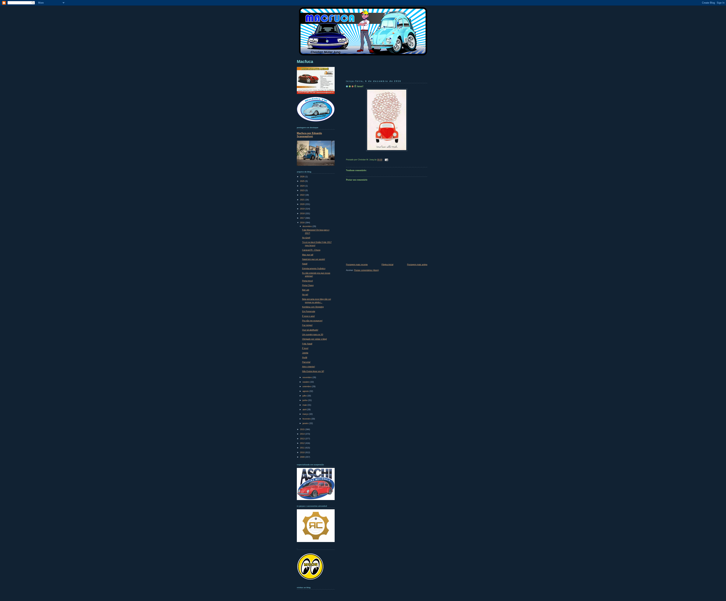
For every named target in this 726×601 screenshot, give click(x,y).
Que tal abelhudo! (310, 330)
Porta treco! (307, 281)
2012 (302, 443)
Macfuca (305, 61)
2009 (302, 457)
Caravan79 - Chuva (311, 250)
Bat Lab (305, 290)
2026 (302, 176)
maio (304, 405)
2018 (302, 213)
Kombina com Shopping (313, 307)
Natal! (304, 264)
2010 (302, 452)
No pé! (305, 294)
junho (305, 400)
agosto (305, 391)
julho (304, 396)
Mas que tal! (307, 255)
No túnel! (306, 238)
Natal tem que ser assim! (313, 259)
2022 (302, 195)
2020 (302, 204)
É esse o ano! (308, 316)
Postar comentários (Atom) (366, 270)
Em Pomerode (308, 311)
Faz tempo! (307, 325)
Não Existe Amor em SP (313, 371)
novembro (307, 377)
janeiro (305, 423)
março (305, 414)
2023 (302, 190)
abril (304, 409)
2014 (302, 434)
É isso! (358, 86)
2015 (302, 429)
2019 (302, 209)
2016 (302, 222)
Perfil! (304, 357)
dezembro (307, 226)
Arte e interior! (308, 366)
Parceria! (306, 362)
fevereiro (306, 419)
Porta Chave (308, 285)
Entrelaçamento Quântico (313, 268)
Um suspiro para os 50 (312, 334)
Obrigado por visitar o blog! (314, 339)
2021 (302, 200)
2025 (302, 181)
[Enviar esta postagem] (386, 160)
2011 (302, 448)
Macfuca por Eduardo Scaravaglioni (309, 135)
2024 (302, 186)
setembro (307, 386)
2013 (302, 438)
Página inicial (387, 264)
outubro (306, 382)
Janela (305, 353)
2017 (302, 218)
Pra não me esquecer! (312, 320)
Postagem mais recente (357, 264)
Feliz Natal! (307, 344)
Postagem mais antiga (417, 264)
